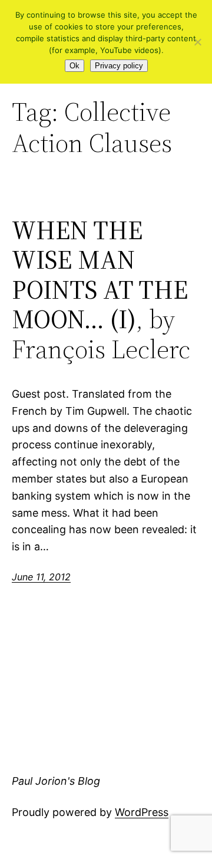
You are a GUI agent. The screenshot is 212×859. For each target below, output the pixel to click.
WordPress (141, 812)
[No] (197, 42)
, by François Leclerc (101, 290)
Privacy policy (119, 65)
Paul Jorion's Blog (56, 781)
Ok (74, 65)
